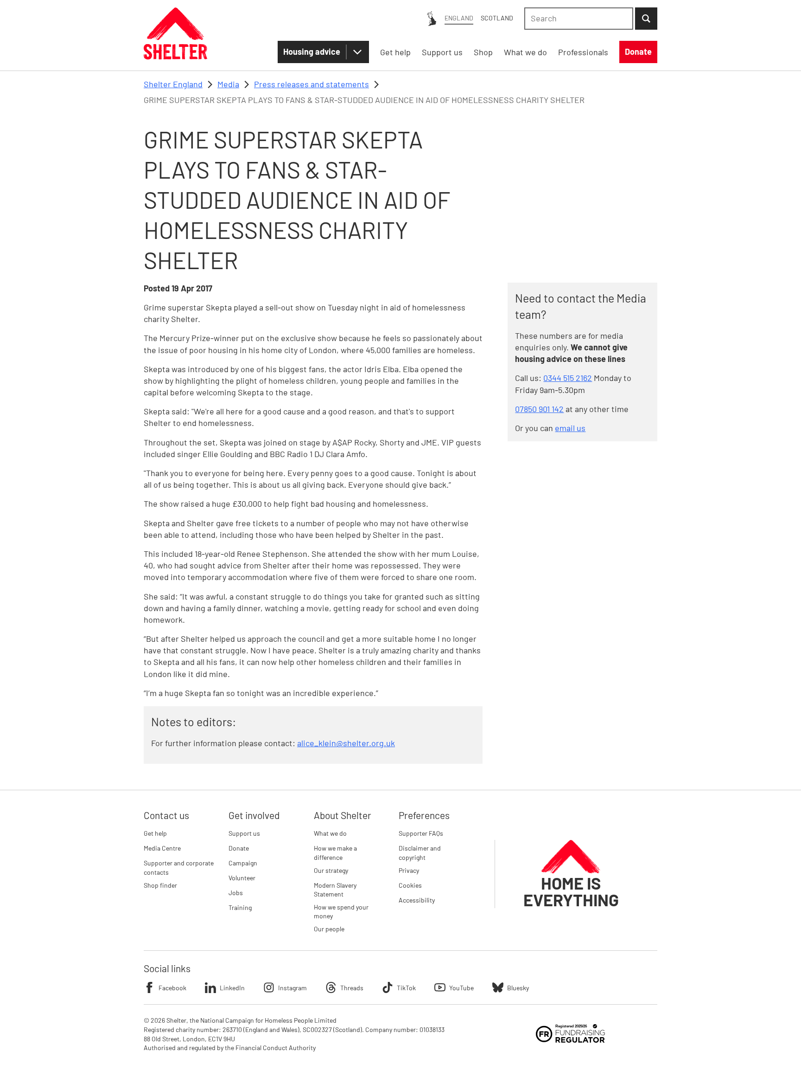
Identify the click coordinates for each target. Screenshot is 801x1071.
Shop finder (160, 885)
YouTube (461, 988)
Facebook (172, 988)
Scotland (497, 18)
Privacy (409, 870)
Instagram (292, 988)
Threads (351, 988)
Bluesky (518, 988)
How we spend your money (341, 911)
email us (570, 428)
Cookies (410, 885)
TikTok (406, 988)
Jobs (236, 893)
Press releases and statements (311, 84)
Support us (244, 833)
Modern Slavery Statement (335, 889)
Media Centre (162, 848)
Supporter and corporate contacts (179, 867)
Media (228, 84)
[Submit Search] (646, 18)
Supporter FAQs (421, 833)
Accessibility (417, 900)
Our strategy (331, 870)
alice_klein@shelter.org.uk (346, 743)
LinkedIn (232, 988)
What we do (330, 833)
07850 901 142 (539, 409)
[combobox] (578, 18)
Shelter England (173, 84)
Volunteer (242, 878)
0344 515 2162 (567, 378)
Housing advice (311, 51)
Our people (329, 929)
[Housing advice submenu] (357, 52)
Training (240, 907)
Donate (239, 848)
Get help (155, 833)
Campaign (243, 863)
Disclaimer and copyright (420, 852)
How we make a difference (335, 852)
